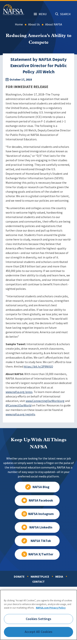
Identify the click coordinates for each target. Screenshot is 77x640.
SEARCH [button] (65, 14)
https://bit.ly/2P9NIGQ (38, 366)
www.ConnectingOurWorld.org (45, 401)
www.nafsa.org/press (19, 392)
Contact (38, 582)
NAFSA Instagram (41, 514)
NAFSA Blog (41, 487)
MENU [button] (43, 14)
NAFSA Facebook (41, 500)
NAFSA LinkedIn (40, 527)
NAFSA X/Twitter (40, 554)
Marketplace (40, 577)
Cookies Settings (38, 619)
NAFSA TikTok (41, 541)
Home (19, 24)
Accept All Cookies (38, 632)
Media (59, 577)
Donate (19, 577)
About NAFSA (53, 24)
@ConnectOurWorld (18, 405)
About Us (34, 24)
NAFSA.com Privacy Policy (51, 607)
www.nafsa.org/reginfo (20, 414)
